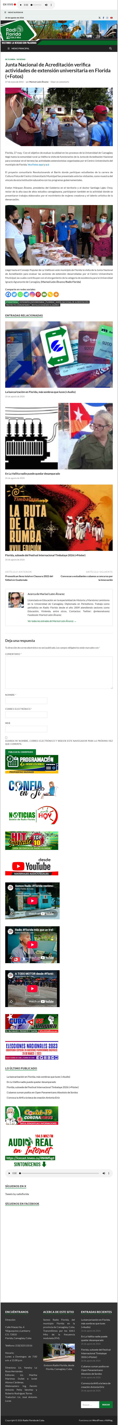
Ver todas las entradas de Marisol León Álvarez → (52, 620)
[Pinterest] (38, 294)
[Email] (44, 294)
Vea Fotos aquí (35, 164)
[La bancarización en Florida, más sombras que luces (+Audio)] (59, 388)
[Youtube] (112, 17)
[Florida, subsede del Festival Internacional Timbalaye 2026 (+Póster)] (59, 551)
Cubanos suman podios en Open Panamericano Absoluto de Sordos (42, 1092)
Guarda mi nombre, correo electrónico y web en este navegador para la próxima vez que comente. (59, 742)
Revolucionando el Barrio (45, 305)
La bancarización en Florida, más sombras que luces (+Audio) (40, 392)
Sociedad (21, 59)
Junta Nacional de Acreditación (72, 302)
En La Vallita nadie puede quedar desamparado (32, 473)
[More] (56, 294)
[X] (99, 17)
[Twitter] (14, 294)
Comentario (13, 654)
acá (47, 164)
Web (7, 723)
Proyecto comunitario (18, 305)
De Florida (10, 59)
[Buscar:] (97, 1404)
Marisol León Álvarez (38, 82)
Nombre (10, 695)
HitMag (108, 1420)
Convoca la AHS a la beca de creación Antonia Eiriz (33, 1097)
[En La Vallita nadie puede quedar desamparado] (59, 470)
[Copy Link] (50, 294)
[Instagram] (107, 17)
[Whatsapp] (20, 294)
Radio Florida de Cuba (33, 1420)
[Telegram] (26, 294)
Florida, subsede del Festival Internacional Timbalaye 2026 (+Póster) (45, 555)
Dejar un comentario (60, 82)
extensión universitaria (32, 302)
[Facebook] (103, 17)
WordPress (97, 1420)
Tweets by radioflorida (17, 1193)
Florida (50, 302)
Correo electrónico (18, 709)
